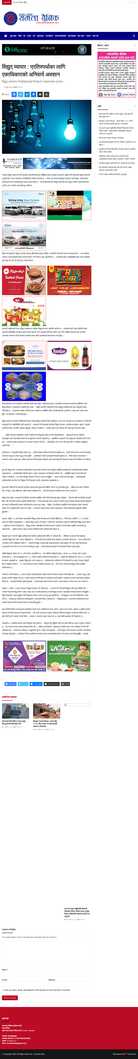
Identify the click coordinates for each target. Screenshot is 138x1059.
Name (5, 970)
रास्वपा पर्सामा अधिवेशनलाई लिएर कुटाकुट (113, 174)
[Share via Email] (40, 94)
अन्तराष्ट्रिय (49, 36)
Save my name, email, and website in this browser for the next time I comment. (37, 990)
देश (24, 36)
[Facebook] (14, 94)
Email (5, 980)
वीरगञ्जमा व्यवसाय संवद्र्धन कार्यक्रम (111, 138)
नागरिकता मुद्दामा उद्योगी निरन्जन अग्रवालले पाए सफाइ (116, 163)
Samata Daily (39, 1054)
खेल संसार (81, 36)
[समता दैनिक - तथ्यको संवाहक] (31, 18)
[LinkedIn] (27, 94)
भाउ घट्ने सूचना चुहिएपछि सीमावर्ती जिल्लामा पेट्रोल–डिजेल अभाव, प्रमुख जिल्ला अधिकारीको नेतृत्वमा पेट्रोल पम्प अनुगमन (51, 2)
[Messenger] (33, 94)
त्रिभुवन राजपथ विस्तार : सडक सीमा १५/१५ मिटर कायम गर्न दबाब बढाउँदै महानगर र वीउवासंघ (45, 723)
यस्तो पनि (95, 36)
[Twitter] (20, 94)
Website (52, 980)
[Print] (46, 94)
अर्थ (34, 36)
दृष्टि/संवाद (40, 36)
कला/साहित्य (72, 36)
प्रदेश (29, 36)
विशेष (19, 36)
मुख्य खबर (13, 36)
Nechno (133, 1054)
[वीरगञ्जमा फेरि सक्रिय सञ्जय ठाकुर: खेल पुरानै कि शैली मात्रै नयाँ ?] (15, 711)
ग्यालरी (88, 36)
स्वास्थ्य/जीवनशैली (60, 36)
